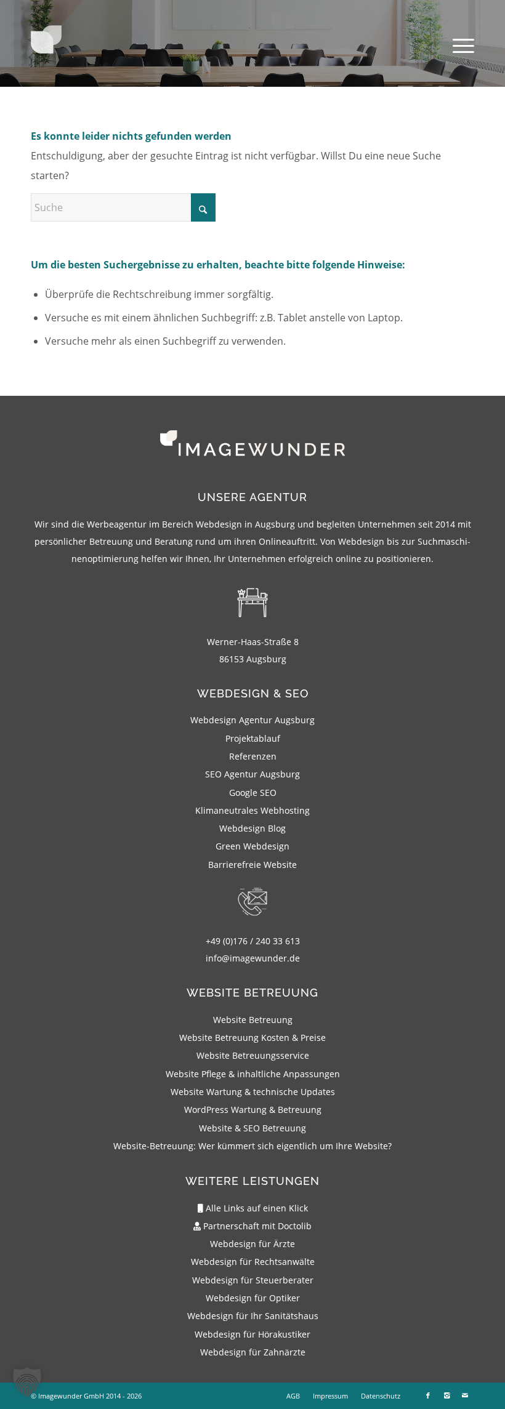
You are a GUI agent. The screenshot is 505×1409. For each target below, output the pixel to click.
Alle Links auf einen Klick (255, 1208)
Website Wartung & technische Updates (253, 1092)
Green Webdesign (252, 846)
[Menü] (457, 45)
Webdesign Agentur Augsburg (252, 720)
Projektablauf (252, 738)
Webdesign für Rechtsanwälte (253, 1261)
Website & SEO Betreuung (252, 1128)
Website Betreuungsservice (252, 1055)
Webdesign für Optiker (253, 1298)
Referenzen (253, 756)
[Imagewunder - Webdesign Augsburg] (46, 49)
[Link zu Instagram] (446, 1395)
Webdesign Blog (252, 828)
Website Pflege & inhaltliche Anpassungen (253, 1074)
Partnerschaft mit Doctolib (256, 1226)
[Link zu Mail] (465, 1395)
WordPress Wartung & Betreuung (252, 1109)
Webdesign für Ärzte (252, 1244)
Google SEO (253, 792)
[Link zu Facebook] (428, 1395)
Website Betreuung (253, 1020)
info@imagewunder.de (253, 958)
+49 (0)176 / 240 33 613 (253, 941)
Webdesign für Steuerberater (252, 1280)
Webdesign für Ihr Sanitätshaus (252, 1316)
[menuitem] (457, 45)
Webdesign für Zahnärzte (252, 1352)
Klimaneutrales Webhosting (252, 810)
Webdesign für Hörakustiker (252, 1334)
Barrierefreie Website (252, 864)
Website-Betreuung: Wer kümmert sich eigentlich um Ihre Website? (252, 1146)
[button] (27, 1382)
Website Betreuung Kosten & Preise (252, 1037)
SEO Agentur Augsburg (252, 774)
